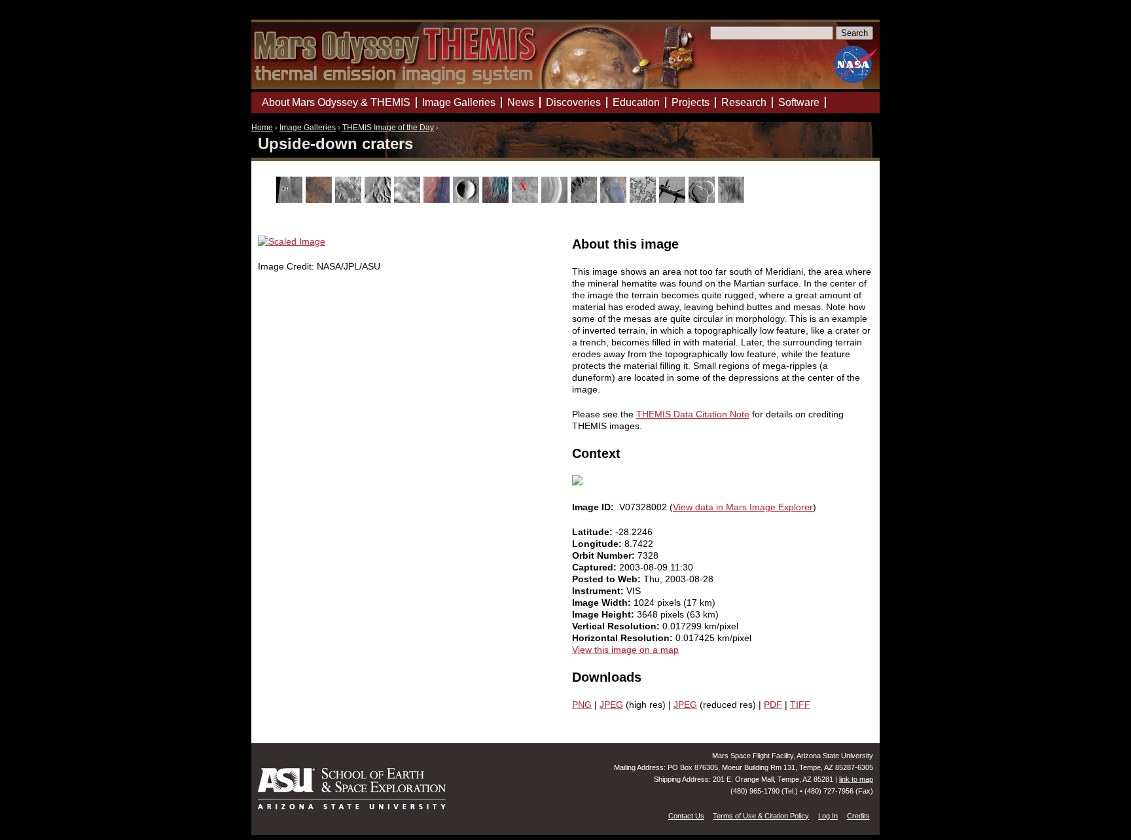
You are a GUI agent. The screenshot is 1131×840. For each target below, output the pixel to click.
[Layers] (556, 199)
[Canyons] (350, 199)
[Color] (438, 199)
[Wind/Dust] (732, 199)
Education (636, 102)
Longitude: (598, 543)
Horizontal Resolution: (623, 638)
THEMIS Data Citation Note (692, 414)
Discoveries (573, 102)
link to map (856, 779)
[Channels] (379, 199)
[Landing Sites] (526, 199)
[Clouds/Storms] (408, 199)
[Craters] (467, 199)
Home (262, 127)
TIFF (800, 704)
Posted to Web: (607, 579)
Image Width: (603, 602)
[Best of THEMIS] (320, 199)
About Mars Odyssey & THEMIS (336, 102)
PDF (773, 704)
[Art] (291, 199)
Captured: (595, 567)
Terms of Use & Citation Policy (761, 816)
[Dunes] (497, 199)
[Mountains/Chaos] (615, 199)
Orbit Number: (604, 555)
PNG (582, 704)
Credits (858, 816)
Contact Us (686, 816)
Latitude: (593, 532)
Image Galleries (307, 127)
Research (743, 102)
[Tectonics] (674, 199)
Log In (828, 816)
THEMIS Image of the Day (388, 127)
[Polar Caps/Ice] (644, 199)
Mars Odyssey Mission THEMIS (288, 16)
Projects (690, 102)
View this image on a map (625, 649)
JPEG (611, 704)
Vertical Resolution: (617, 626)
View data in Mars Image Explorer (743, 507)
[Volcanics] (703, 199)
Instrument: (599, 591)
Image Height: (604, 614)
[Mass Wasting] (585, 199)
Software (798, 102)
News (520, 102)
